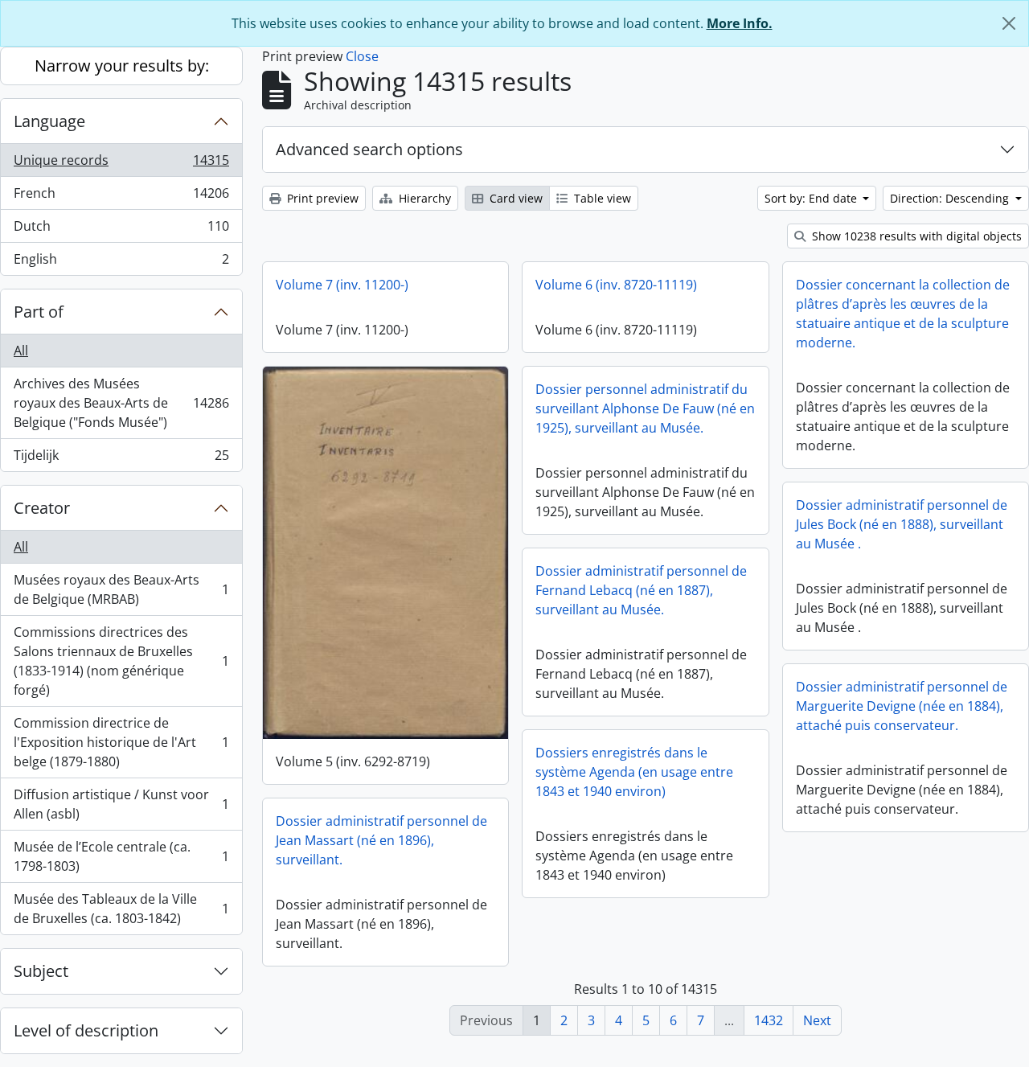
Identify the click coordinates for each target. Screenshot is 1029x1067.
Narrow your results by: (122, 65)
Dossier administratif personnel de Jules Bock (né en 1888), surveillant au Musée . (901, 524)
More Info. (740, 23)
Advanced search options (369, 149)
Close (362, 56)
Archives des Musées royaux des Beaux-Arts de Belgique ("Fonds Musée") (121, 403)
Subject (41, 971)
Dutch (121, 230)
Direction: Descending (951, 198)
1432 (768, 1020)
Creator (42, 508)
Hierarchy (423, 198)
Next (817, 1020)
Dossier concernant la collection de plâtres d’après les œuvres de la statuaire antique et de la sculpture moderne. (903, 313)
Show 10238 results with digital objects (915, 236)
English (121, 262)
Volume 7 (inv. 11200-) (342, 284)
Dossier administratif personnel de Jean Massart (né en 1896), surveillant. (381, 840)
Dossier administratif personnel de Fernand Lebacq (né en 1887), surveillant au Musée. (641, 590)
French (121, 197)
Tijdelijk (121, 458)
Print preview (321, 198)
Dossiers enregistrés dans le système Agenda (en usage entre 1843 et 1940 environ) (634, 772)
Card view (514, 198)
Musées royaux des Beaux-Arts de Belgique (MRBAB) (121, 589)
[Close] (1009, 23)
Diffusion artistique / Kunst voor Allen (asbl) (121, 804)
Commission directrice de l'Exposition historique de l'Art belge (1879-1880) (121, 742)
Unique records (121, 164)
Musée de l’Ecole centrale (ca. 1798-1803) (121, 856)
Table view (601, 198)
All (21, 350)
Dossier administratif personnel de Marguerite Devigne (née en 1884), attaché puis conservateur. (901, 706)
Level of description (86, 1030)
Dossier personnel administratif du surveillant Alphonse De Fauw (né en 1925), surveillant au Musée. (645, 408)
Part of (39, 311)
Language (49, 121)
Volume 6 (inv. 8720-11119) (616, 284)
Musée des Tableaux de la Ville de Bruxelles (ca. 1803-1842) (121, 908)
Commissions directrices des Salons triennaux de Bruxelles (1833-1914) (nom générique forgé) (121, 661)
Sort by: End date (812, 198)
